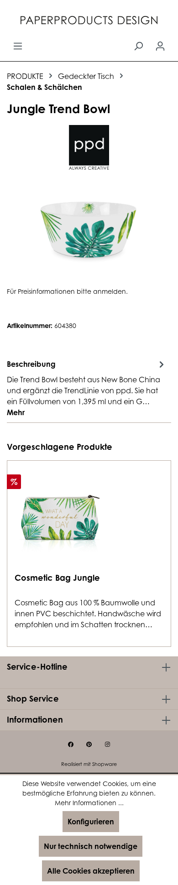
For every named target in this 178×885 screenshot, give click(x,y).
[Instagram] (107, 744)
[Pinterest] (89, 744)
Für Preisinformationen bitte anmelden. (67, 291)
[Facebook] (71, 744)
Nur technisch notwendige (90, 846)
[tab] (87, 387)
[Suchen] (138, 45)
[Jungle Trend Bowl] (88, 228)
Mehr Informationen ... (89, 803)
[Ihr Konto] (160, 45)
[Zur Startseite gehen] (89, 21)
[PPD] (89, 147)
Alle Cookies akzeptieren (91, 870)
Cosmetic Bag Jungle (57, 578)
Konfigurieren (91, 821)
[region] (89, 228)
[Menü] (18, 45)
